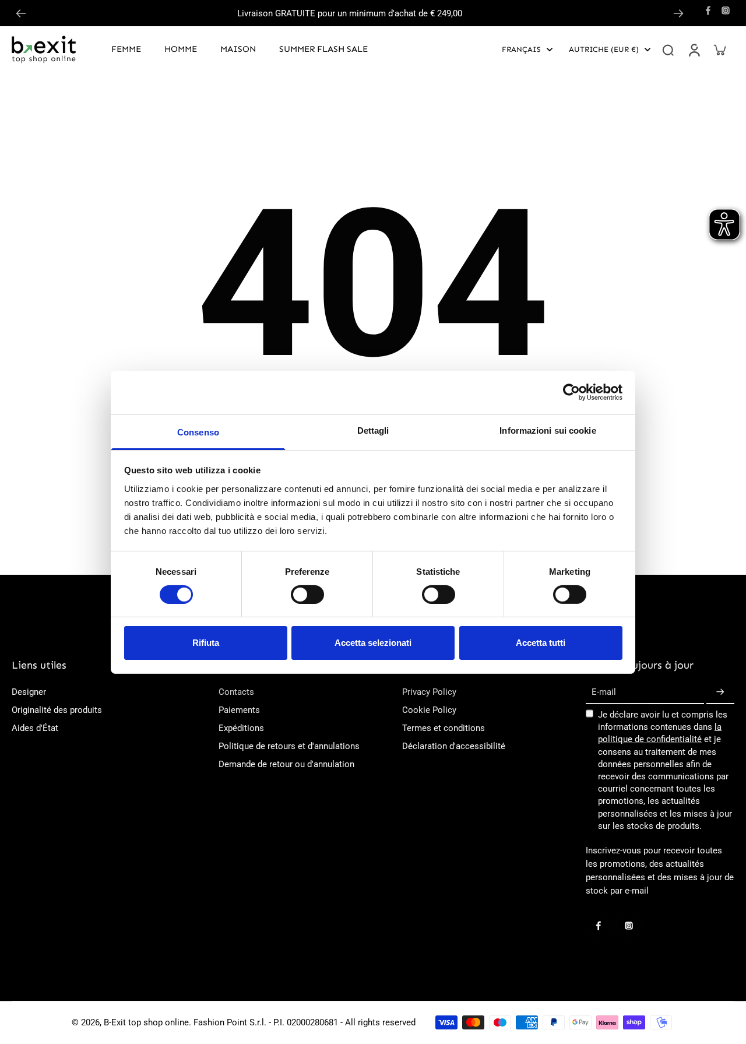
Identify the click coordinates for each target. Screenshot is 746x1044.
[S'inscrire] (720, 692)
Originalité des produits (57, 710)
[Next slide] (678, 13)
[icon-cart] (719, 49)
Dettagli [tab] (373, 430)
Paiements (239, 710)
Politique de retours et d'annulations (289, 746)
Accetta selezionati (373, 643)
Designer (29, 692)
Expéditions (241, 728)
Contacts (236, 692)
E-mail (604, 692)
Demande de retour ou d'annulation (286, 764)
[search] (668, 49)
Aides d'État (35, 728)
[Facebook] (708, 10)
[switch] (307, 594)
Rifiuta (205, 643)
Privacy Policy (429, 692)
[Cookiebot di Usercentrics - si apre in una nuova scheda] (571, 392)
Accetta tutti (540, 643)
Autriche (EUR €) (604, 49)
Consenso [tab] (198, 432)
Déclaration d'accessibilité (453, 746)
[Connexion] (693, 50)
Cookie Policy (429, 710)
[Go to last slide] (21, 13)
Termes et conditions (443, 728)
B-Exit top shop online (146, 1022)
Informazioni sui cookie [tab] (547, 430)
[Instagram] (725, 10)
